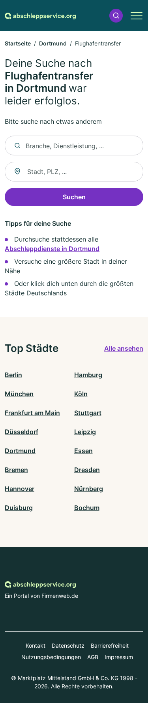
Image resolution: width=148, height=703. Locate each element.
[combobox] (74, 171)
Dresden (87, 470)
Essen (83, 451)
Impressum (119, 657)
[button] (116, 16)
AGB (92, 657)
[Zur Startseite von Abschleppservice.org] (40, 15)
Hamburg (88, 375)
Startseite (18, 43)
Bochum (86, 508)
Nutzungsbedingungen (51, 657)
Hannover (19, 489)
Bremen (16, 470)
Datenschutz (68, 645)
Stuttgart (87, 413)
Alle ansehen (123, 348)
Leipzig (85, 432)
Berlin (13, 375)
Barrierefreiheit (110, 645)
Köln (81, 394)
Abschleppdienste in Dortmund (52, 249)
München (19, 394)
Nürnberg (88, 489)
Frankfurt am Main (32, 413)
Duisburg (19, 508)
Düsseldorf (21, 432)
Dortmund (53, 43)
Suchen (74, 197)
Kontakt (35, 645)
